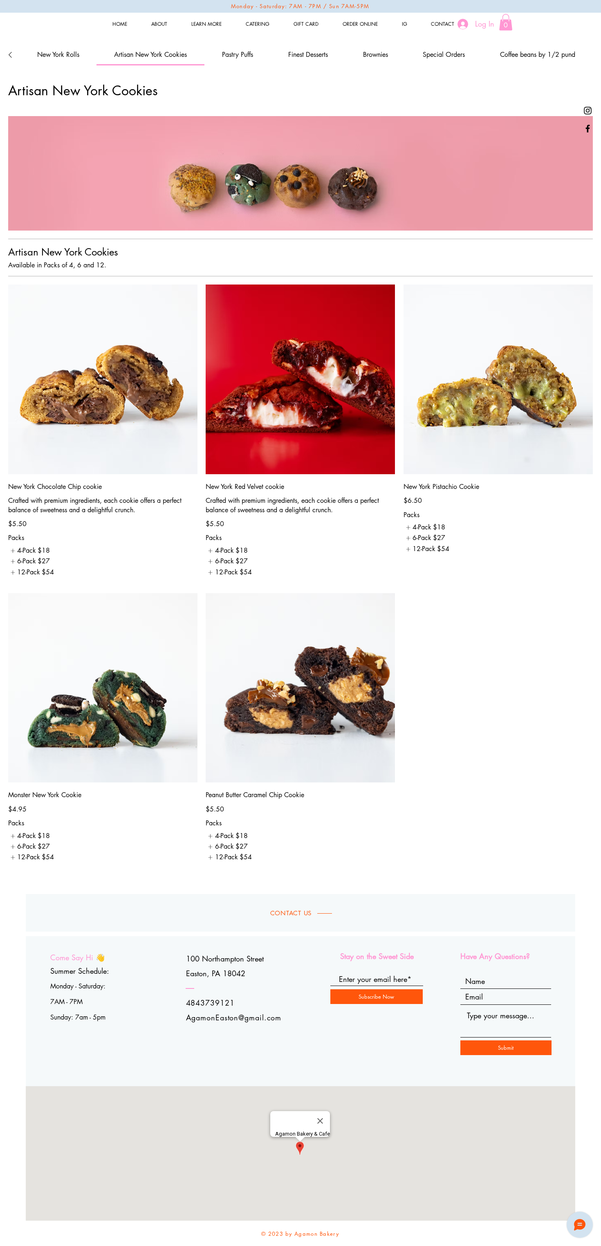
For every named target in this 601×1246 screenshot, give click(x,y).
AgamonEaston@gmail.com (234, 1017)
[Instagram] (588, 110)
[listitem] (29, 550)
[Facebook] (588, 128)
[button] (506, 22)
